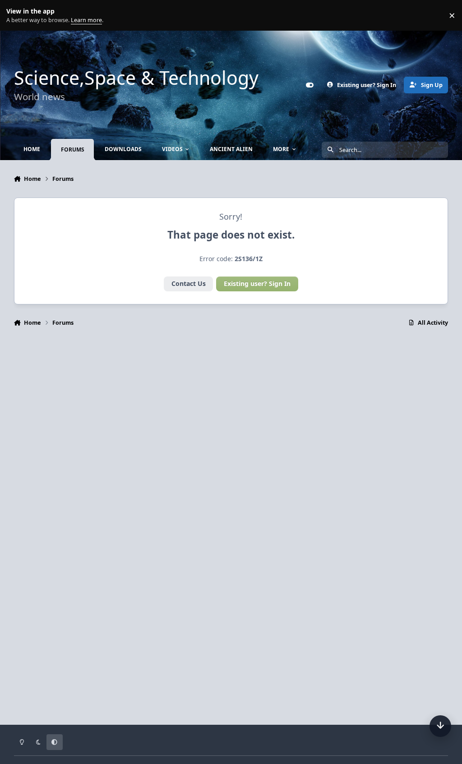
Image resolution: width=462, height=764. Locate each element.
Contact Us (188, 283)
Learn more (17, 15)
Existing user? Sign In (257, 283)
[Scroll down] (440, 726)
